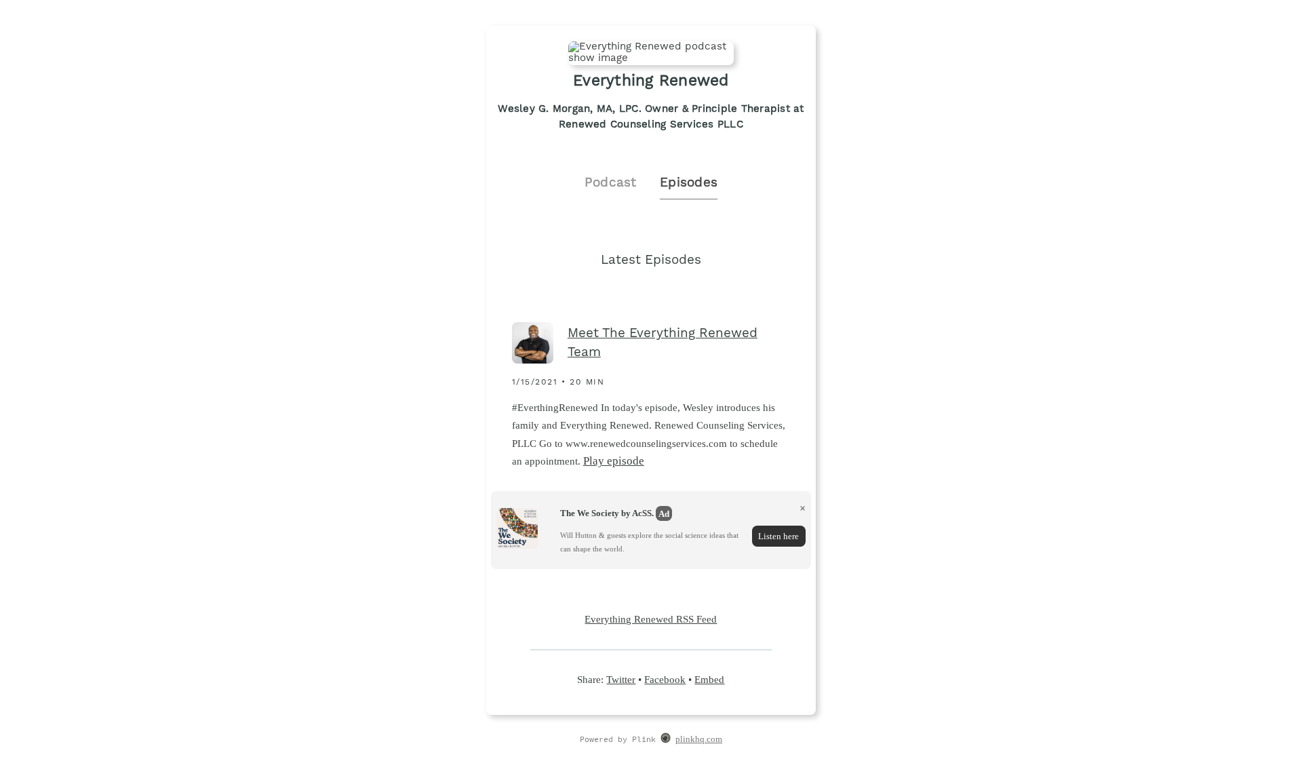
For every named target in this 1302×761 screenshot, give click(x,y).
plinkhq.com (698, 739)
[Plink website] (665, 740)
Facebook (665, 679)
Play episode (613, 460)
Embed (709, 679)
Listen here (778, 536)
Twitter (620, 679)
